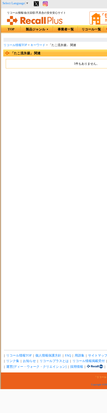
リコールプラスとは (54, 361)
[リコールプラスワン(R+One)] (95, 366)
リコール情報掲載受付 (88, 361)
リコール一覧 (91, 29)
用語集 (79, 355)
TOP (11, 29)
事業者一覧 (66, 29)
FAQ (68, 355)
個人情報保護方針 (48, 355)
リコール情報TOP (15, 45)
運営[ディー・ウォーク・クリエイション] (36, 366)
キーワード (37, 45)
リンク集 (12, 361)
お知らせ (29, 361)
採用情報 (76, 366)
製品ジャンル (37, 29)
